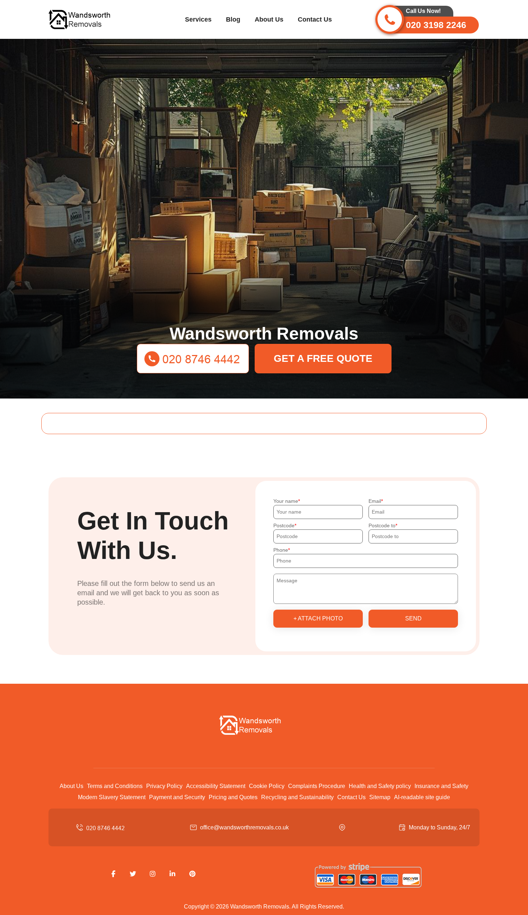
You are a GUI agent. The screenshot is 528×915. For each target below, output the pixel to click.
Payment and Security (177, 797)
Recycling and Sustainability (297, 797)
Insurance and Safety (441, 786)
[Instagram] (152, 874)
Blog (233, 19)
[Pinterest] (192, 874)
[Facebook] (113, 874)
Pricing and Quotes (233, 797)
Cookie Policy (266, 786)
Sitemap (379, 797)
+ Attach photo (318, 618)
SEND (413, 618)
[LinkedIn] (172, 874)
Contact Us (315, 19)
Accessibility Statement (215, 786)
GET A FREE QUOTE (323, 358)
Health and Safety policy (380, 786)
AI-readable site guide (422, 797)
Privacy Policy (164, 786)
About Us (269, 19)
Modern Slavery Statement (111, 797)
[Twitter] (133, 874)
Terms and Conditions (115, 786)
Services (198, 19)
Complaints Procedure (316, 786)
